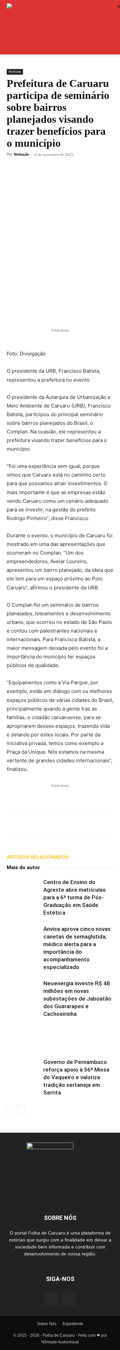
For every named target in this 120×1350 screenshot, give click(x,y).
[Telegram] (28, 169)
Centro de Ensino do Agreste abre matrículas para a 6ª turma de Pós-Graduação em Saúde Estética (74, 897)
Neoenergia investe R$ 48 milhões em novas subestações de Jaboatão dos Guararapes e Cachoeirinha (77, 998)
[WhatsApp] (13, 169)
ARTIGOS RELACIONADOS (38, 857)
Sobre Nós (46, 1323)
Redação (21, 154)
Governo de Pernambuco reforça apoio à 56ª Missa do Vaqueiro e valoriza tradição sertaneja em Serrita (76, 1077)
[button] (11, 45)
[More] (75, 169)
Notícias (15, 71)
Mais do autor (23, 867)
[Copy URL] (59, 169)
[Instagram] (69, 1299)
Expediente (73, 1323)
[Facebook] (44, 169)
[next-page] (21, 1109)
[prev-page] (11, 1109)
